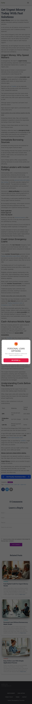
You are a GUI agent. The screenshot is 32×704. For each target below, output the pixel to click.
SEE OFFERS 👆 (15, 360)
